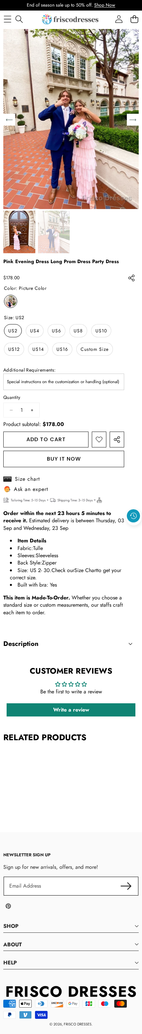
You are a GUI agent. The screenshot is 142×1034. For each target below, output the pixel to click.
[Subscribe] (126, 886)
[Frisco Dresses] (70, 19)
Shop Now (104, 5)
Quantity (11, 397)
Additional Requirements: (29, 370)
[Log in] (118, 19)
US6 (56, 330)
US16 (62, 349)
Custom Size (95, 349)
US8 (78, 330)
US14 (38, 349)
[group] (19, 232)
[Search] (19, 19)
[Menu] (7, 19)
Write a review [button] (71, 710)
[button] (133, 531)
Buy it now (64, 459)
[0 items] (134, 19)
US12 (14, 349)
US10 (101, 330)
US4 (34, 330)
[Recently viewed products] (133, 516)
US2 (13, 330)
